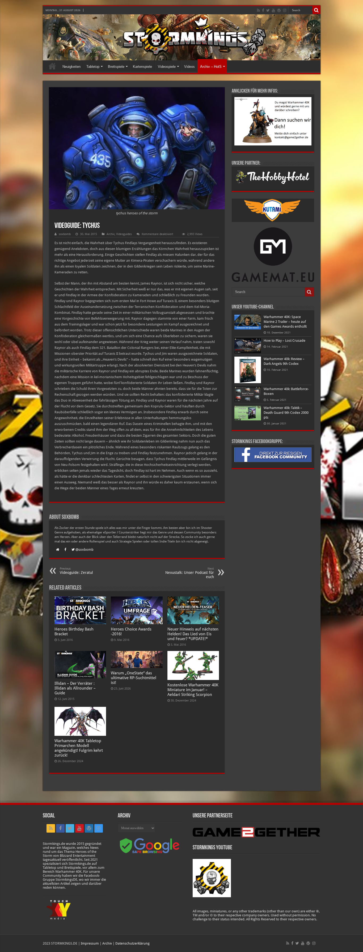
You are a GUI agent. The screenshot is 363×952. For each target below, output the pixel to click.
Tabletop (92, 67)
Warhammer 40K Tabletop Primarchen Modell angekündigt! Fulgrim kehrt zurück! (78, 748)
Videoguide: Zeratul (76, 571)
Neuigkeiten (71, 67)
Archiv (111, 234)
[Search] (316, 10)
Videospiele (167, 67)
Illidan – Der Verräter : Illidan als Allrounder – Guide (75, 688)
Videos (189, 67)
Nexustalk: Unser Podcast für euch (189, 573)
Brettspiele (116, 67)
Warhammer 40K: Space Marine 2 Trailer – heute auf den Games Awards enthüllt (285, 321)
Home (52, 66)
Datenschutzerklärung (132, 943)
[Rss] (258, 10)
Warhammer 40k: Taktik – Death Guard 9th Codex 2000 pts (286, 412)
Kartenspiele (142, 67)
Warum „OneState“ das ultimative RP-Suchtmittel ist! (133, 678)
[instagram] (284, 10)
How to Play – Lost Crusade (284, 341)
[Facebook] (263, 10)
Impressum (90, 943)
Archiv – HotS (211, 67)
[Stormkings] (181, 37)
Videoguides (124, 234)
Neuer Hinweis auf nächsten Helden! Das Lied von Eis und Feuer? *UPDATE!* (192, 634)
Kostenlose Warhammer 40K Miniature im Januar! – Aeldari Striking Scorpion (192, 690)
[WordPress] (279, 10)
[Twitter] (268, 10)
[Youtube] (273, 10)
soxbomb (65, 234)
